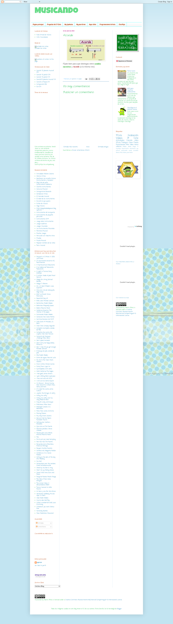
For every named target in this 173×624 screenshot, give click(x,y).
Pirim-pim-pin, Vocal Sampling (46, 439)
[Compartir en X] (94, 79)
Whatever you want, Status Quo (45, 508)
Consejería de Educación (43, 192)
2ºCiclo (118, 142)
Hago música (40, 206)
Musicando (56, 11)
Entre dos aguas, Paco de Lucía (46, 358)
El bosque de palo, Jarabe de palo (45, 352)
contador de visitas (40, 48)
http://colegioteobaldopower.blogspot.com (46, 209)
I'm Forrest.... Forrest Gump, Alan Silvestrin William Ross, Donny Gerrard (45, 385)
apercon (74, 79)
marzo (136, 145)
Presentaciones (120, 145)
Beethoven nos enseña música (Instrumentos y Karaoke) (46, 179)
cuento (130, 150)
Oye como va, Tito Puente (44, 426)
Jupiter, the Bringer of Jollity (45, 393)
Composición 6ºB (41, 84)
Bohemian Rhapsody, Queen (45, 306)
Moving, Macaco (41, 413)
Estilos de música (42, 204)
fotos (127, 145)
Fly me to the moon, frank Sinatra (44, 361)
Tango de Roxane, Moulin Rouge (46, 477)
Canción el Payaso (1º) (43, 82)
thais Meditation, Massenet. (45, 513)
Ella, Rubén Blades (42, 355)
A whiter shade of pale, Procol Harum (45, 276)
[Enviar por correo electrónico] (90, 79)
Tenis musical (40, 245)
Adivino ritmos (41, 176)
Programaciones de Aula (107, 24)
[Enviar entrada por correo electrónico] (86, 79)
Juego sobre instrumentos (44, 221)
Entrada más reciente (71, 147)
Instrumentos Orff (42, 219)
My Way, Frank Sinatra (43, 416)
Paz (37, 437)
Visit (122, 298)
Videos (119, 138)
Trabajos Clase (127, 142)
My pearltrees (81, 24)
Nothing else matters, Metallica (43, 423)
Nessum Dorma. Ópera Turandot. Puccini (43, 419)
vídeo (136, 140)
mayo (134, 146)
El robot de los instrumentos (45, 199)
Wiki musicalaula (42, 37)
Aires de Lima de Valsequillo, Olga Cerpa (45, 291)
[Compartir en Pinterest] (99, 79)
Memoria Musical (42, 231)
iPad (121, 152)
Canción (129, 140)
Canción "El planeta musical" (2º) (45, 71)
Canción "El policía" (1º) (43, 77)
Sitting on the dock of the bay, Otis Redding (45, 458)
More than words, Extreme (45, 411)
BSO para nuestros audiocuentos (131, 90)
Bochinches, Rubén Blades (44, 303)
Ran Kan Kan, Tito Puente (44, 442)
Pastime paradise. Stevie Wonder (44, 430)
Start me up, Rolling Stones (45, 470)
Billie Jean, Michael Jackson (45, 301)
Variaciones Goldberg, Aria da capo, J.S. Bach (45, 495)
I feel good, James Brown (44, 374)
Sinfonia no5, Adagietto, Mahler (46, 451)
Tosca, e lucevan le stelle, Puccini (44, 488)
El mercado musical (42, 196)
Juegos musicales (42, 226)
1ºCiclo (119, 135)
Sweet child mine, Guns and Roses (45, 473)
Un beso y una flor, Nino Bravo (46, 491)
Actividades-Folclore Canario (45, 174)
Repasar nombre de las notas (45, 243)
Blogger (119, 609)
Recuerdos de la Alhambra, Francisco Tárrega (44, 445)
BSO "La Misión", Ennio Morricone (43, 295)
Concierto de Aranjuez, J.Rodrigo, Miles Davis (43, 337)
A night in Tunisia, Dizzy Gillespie (44, 272)
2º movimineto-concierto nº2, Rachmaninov (45, 262)
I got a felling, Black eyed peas (45, 376)
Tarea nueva (131, 71)
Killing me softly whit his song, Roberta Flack (44, 399)
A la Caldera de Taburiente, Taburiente (45, 268)
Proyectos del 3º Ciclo (54, 24)
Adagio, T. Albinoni (42, 284)
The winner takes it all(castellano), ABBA (42, 484)
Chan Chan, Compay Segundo (45, 326)
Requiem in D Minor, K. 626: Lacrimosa (45, 257)
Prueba (38, 238)
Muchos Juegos (41, 233)
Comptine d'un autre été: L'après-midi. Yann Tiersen (44, 333)
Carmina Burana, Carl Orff (45, 319)
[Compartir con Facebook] (97, 79)
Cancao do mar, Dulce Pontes (45, 317)
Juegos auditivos (41, 224)
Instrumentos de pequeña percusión (44, 216)
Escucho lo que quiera (43, 201)
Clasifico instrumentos (43, 187)
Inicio (87, 147)
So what (39, 461)
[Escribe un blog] (92, 79)
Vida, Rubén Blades (42, 498)
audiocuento (124, 150)
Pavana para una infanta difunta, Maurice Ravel (44, 434)
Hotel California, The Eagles (44, 371)
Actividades (120, 140)
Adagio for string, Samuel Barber (44, 280)
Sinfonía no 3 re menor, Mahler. (43, 454)
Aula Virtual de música (43, 35)
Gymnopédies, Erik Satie (44, 369)
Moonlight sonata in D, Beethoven (43, 408)
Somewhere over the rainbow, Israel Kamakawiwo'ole (46, 464)
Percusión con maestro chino (45, 236)
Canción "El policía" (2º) (43, 75)
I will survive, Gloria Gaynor (45, 381)
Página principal (38, 24)
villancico (118, 146)
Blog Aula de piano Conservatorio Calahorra (44, 183)
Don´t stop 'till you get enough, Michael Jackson (46, 348)
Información (133, 148)
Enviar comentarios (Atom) (80, 150)
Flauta (136, 142)
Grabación (133, 135)
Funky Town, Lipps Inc (43, 366)
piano (128, 152)
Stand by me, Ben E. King (44, 468)
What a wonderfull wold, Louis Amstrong (46, 503)
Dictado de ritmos (42, 194)
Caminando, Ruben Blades (44, 315)
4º (137, 146)
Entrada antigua (103, 147)
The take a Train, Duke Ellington (43, 480)
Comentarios (41, 527)
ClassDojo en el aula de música (132, 108)
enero (129, 146)
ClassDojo (122, 24)
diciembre (135, 150)
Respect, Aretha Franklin (44, 448)
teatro (131, 152)
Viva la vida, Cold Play (43, 500)
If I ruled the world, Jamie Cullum (44, 390)
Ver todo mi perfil (40, 566)
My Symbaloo (68, 24)
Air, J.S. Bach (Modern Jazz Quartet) (45, 287)
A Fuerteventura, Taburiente (45, 265)
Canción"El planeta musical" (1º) (46, 79)
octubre (124, 152)
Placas (125, 146)
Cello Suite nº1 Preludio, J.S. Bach (44, 322)
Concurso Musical (41, 189)
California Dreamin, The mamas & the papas (43, 311)
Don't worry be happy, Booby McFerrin (45, 344)
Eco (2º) (38, 87)
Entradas (40, 523)
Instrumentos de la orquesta (45, 212)
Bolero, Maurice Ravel (43, 308)
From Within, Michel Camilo (45, 364)
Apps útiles (92, 24)
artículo (118, 150)
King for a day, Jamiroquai (44, 402)
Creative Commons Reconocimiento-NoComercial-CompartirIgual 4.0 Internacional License (126, 313)
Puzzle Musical (41, 241)
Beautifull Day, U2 (42, 298)
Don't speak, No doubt (43, 340)
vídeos (132, 145)
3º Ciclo (132, 138)
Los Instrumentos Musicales (45, 229)
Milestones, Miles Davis (43, 405)
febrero (118, 152)
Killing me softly (41, 396)
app (137, 148)
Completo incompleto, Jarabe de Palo (45, 329)
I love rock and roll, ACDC (44, 378)
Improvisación (125, 148)
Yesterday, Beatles (42, 511)
